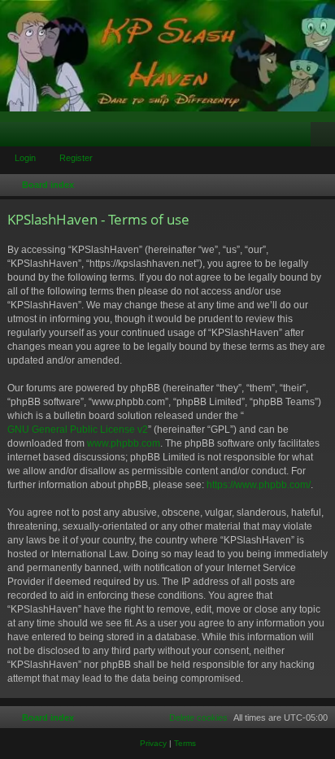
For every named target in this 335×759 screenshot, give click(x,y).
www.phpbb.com (123, 443)
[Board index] (167, 55)
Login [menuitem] (302, 137)
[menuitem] (191, 717)
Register (76, 158)
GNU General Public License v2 (77, 429)
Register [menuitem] (326, 137)
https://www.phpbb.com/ (259, 485)
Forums (15, 137)
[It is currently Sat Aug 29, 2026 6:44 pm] (319, 185)
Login (25, 158)
